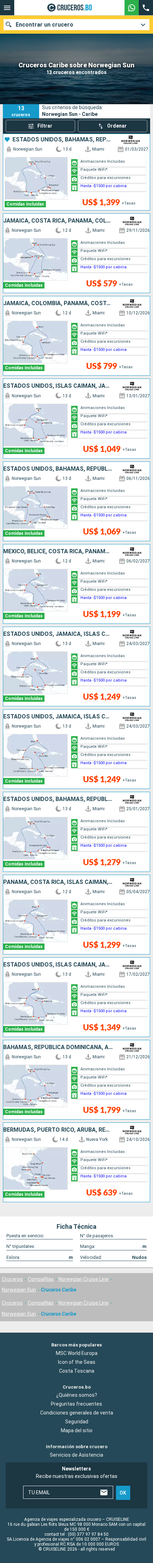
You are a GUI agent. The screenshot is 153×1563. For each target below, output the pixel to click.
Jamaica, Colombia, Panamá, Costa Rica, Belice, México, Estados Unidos (58, 303)
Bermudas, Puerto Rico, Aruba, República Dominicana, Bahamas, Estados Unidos (58, 1130)
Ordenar (117, 126)
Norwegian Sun (19, 1290)
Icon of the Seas (76, 1362)
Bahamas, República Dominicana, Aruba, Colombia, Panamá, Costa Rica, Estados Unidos (58, 1047)
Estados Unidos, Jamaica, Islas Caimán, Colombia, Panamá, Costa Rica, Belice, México (58, 634)
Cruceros (12, 1279)
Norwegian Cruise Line (83, 1279)
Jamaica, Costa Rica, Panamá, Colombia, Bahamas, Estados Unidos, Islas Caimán (58, 221)
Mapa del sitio (77, 1430)
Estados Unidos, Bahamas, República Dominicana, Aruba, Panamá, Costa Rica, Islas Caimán (58, 469)
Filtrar (44, 126)
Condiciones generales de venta (76, 1413)
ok (123, 1492)
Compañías (41, 1279)
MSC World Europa (76, 1353)
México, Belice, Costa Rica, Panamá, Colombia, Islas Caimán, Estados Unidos (58, 551)
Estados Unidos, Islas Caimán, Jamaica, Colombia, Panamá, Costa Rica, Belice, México (58, 386)
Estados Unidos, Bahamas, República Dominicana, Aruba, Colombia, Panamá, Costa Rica (62, 139)
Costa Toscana (76, 1370)
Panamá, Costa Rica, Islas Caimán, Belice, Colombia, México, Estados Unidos (58, 882)
